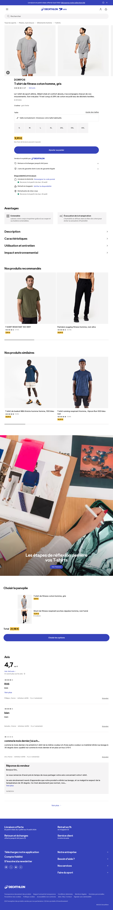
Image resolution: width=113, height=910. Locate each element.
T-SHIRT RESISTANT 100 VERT (18, 327)
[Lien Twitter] (11, 867)
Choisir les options (56, 638)
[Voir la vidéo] (8, 72)
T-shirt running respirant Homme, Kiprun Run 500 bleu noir (81, 412)
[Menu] (7, 9)
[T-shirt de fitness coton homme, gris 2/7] (83, 50)
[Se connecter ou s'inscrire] (100, 9)
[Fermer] (107, 2)
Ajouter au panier (56, 150)
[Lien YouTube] (16, 867)
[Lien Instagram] (21, 867)
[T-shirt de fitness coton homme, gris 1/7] (30, 50)
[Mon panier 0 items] (106, 9)
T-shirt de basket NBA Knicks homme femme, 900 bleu (29, 411)
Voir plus (10, 785)
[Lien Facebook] (6, 867)
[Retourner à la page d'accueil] (54, 9)
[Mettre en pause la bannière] (103, 2)
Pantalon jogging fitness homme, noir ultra (76, 327)
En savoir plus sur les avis (13, 674)
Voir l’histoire (56, 567)
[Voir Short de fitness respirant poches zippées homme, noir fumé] (25, 617)
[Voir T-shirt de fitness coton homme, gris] (25, 602)
